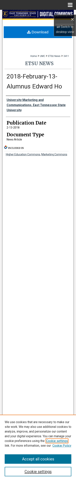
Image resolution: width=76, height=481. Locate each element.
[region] (38, 448)
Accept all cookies (38, 459)
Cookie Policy (61, 445)
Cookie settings (57, 441)
